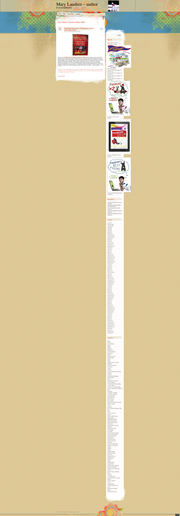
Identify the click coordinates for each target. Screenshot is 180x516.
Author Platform (110, 344)
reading (109, 450)
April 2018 (109, 241)
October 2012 (110, 311)
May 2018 (109, 240)
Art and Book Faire (75, 69)
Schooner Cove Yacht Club (113, 468)
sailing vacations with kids (113, 465)
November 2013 (111, 295)
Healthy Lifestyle (111, 403)
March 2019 (110, 233)
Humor (108, 405)
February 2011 (110, 331)
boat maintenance (111, 351)
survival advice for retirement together (113, 478)
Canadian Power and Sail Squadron (113, 363)
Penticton (88, 70)
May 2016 (109, 267)
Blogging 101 (110, 350)
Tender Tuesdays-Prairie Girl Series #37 (113, 208)
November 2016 (111, 258)
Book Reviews (110, 358)
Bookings (78, 14)
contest (109, 368)
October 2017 (110, 244)
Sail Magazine (110, 457)
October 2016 (110, 260)
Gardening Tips (110, 397)
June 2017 (109, 249)
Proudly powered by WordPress (61, 511)
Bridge (108, 361)
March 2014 (110, 292)
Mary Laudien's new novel (82, 70)
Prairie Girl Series (111, 439)
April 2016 (109, 269)
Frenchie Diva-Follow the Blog (114, 384)
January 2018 (110, 243)
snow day (109, 474)
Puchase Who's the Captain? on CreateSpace (114, 79)
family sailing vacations (112, 380)
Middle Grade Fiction (112, 421)
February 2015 (110, 278)
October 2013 (110, 297)
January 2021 (110, 226)
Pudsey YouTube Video (112, 443)
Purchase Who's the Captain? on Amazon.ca (114, 73)
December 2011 (111, 323)
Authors (109, 345)
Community (109, 367)
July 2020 (109, 227)
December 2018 (111, 236)
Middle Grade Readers (112, 422)
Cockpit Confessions (112, 365)
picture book (110, 437)
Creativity (109, 373)
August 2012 (110, 312)
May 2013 (109, 302)
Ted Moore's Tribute (62, 72)
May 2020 (109, 229)
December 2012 (111, 308)
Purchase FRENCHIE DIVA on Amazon (114, 155)
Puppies (109, 447)
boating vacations (111, 356)
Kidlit (108, 410)
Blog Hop (109, 348)
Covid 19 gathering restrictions (114, 371)
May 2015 (109, 275)
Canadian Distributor (82, 69)
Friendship (109, 391)
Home (59, 14)
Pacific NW (109, 431)
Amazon (109, 342)
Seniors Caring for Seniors (113, 471)
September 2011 (111, 326)
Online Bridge (110, 430)
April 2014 (109, 291)
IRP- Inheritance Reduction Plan (114, 408)
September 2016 (111, 261)
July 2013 (109, 300)
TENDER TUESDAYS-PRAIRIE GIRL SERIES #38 (114, 205)
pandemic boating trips (112, 434)
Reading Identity (111, 451)
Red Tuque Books (65, 69)
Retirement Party (111, 456)
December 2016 (111, 257)
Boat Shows (110, 353)
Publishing (109, 442)
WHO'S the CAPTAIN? (112, 488)
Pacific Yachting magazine (113, 433)
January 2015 (110, 280)
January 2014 (110, 294)
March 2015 (110, 277)
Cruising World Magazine (113, 376)
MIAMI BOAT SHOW (112, 419)
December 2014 (111, 281)
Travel (108, 482)
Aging (108, 340)
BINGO (109, 347)
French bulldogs (111, 382)
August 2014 (110, 285)
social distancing (111, 476)
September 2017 (111, 246)
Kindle (108, 411)
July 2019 (109, 230)
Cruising (109, 374)
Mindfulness (110, 424)
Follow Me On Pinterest (112, 42)
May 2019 (109, 232)
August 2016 (110, 263)
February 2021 (110, 224)
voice (108, 487)
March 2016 (110, 271)
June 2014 (109, 288)
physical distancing (111, 436)
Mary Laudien (78, 31)
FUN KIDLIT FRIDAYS (112, 393)
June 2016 (109, 266)
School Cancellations (112, 467)
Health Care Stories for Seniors (114, 402)
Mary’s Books (70, 14)
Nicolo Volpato (76, 511)
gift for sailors (110, 400)
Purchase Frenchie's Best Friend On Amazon (114, 194)
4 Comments (61, 76)
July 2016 (109, 264)
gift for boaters (110, 399)
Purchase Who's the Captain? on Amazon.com (114, 70)
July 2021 (109, 223)
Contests (109, 370)
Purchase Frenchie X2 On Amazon (113, 117)
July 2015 (109, 274)
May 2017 (109, 250)
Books (108, 359)
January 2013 (110, 306)
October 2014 (110, 283)
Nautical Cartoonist (111, 428)
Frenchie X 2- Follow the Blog (114, 387)
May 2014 (109, 289)
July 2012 (109, 314)
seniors (109, 470)
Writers (109, 490)
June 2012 (109, 316)
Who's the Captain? (111, 68)
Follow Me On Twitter (112, 44)
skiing (108, 473)
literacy (109, 414)
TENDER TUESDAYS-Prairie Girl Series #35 (114, 214)
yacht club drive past (112, 491)
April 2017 (109, 252)
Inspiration (109, 407)
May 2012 (109, 317)
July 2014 (109, 286)
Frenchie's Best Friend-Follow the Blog (114, 389)
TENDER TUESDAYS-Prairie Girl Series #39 (114, 203)
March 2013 (110, 305)
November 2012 (111, 309)
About (64, 14)
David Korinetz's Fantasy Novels (91, 69)
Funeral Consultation (112, 394)
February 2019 (110, 235)
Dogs (108, 379)
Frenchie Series (110, 385)
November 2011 (111, 325)
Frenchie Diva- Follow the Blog (66, 70)
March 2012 (110, 320)
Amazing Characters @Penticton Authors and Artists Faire (79, 29)
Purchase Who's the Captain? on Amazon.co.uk (114, 76)
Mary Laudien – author (77, 4)
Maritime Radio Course (112, 416)
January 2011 (110, 333)
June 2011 (109, 329)
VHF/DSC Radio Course (112, 485)
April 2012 (109, 319)
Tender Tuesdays (111, 480)
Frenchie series (74, 70)
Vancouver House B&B (70, 72)
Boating (109, 354)
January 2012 (110, 322)
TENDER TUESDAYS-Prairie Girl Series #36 (114, 211)
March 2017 (110, 254)
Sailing (108, 461)
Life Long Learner (111, 413)
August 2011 (110, 328)
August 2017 (110, 247)
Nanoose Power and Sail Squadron (112, 426)
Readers (109, 448)
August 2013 (110, 298)
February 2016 (110, 272)
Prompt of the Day (111, 440)
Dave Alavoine (110, 377)
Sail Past (109, 459)
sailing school (110, 464)
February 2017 (110, 255)
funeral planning (111, 396)
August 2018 (110, 238)
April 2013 (109, 303)
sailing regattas (110, 462)
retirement (109, 454)
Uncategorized (110, 484)
